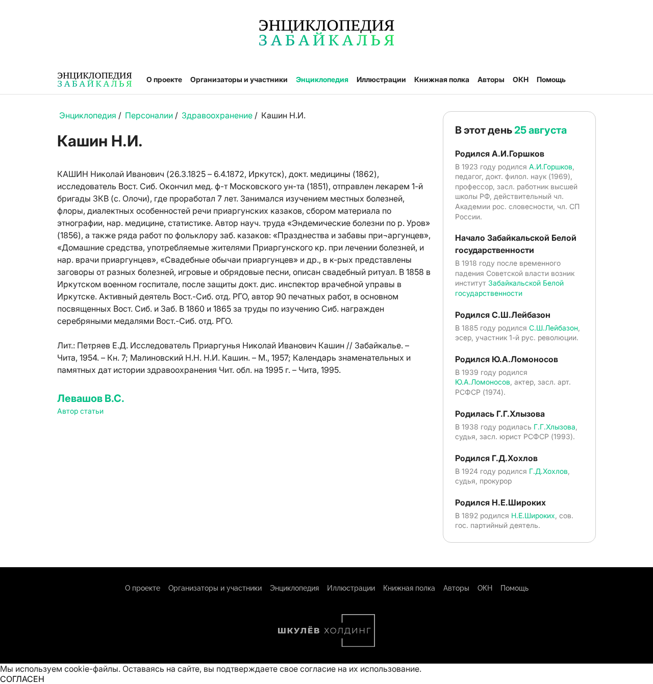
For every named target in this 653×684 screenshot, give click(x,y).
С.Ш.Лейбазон (553, 327)
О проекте (164, 79)
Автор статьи (80, 411)
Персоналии (149, 115)
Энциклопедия (322, 79)
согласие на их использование (359, 669)
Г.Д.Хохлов (548, 471)
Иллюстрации (381, 79)
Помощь (551, 79)
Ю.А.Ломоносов (482, 381)
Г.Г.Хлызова (554, 426)
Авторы (491, 79)
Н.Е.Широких (533, 515)
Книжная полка (441, 79)
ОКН (521, 79)
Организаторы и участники (239, 79)
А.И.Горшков (550, 166)
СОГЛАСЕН (22, 678)
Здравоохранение (217, 115)
